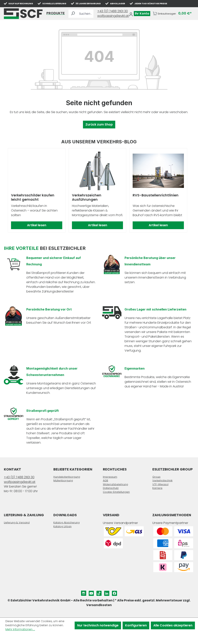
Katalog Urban (62, 526)
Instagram (83, 592)
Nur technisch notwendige (98, 625)
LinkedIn (107, 592)
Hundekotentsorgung (66, 477)
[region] (99, 190)
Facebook (114, 592)
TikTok (99, 592)
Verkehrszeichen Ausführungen (86, 197)
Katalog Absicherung (66, 522)
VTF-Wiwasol (160, 484)
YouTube (91, 592)
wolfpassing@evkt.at (113, 16)
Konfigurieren (136, 625)
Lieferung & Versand (17, 522)
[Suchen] (72, 13)
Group (156, 477)
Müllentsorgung (63, 480)
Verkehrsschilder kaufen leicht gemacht (32, 197)
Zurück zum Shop (99, 124)
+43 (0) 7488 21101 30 (112, 11)
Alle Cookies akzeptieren (172, 625)
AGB (105, 480)
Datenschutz (111, 488)
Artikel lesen (36, 225)
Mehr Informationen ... (20, 629)
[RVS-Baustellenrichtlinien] (158, 170)
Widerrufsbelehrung (115, 484)
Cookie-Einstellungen (116, 492)
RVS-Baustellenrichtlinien (155, 195)
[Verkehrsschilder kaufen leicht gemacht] (36, 170)
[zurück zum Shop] (23, 13)
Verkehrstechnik (162, 480)
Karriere (157, 488)
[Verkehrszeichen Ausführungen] (97, 170)
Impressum (110, 477)
